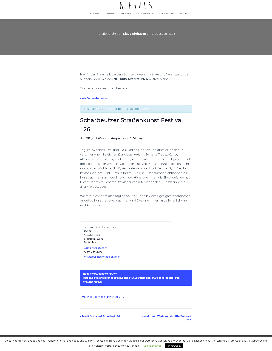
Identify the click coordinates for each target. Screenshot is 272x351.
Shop (182, 13)
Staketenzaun (166, 13)
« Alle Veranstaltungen (94, 98)
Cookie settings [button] (152, 345)
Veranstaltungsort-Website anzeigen (102, 256)
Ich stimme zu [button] (174, 346)
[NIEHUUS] (136, 5)
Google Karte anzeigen (95, 247)
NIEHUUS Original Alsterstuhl (137, 13)
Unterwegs (110, 13)
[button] (186, 13)
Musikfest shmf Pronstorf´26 (100, 316)
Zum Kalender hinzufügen (103, 297)
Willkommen (92, 13)
